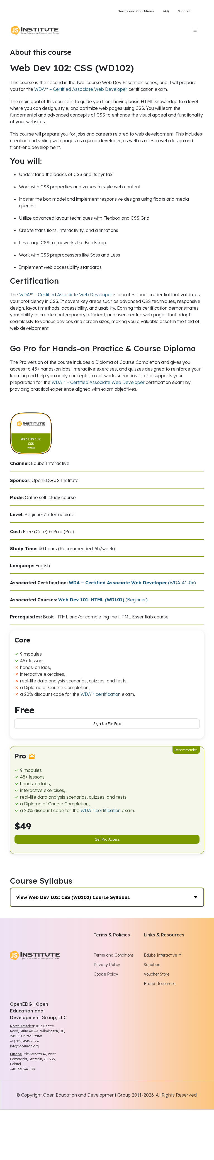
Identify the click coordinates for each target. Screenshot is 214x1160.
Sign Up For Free (107, 723)
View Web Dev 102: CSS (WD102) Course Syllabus (73, 897)
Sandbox (152, 964)
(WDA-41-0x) (132, 582)
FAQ (166, 11)
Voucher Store (156, 974)
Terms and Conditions (136, 11)
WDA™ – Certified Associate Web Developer (80, 89)
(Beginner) (103, 599)
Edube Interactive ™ (162, 955)
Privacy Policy (107, 964)
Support (184, 11)
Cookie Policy (106, 974)
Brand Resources (160, 983)
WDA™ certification (101, 694)
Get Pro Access (107, 839)
